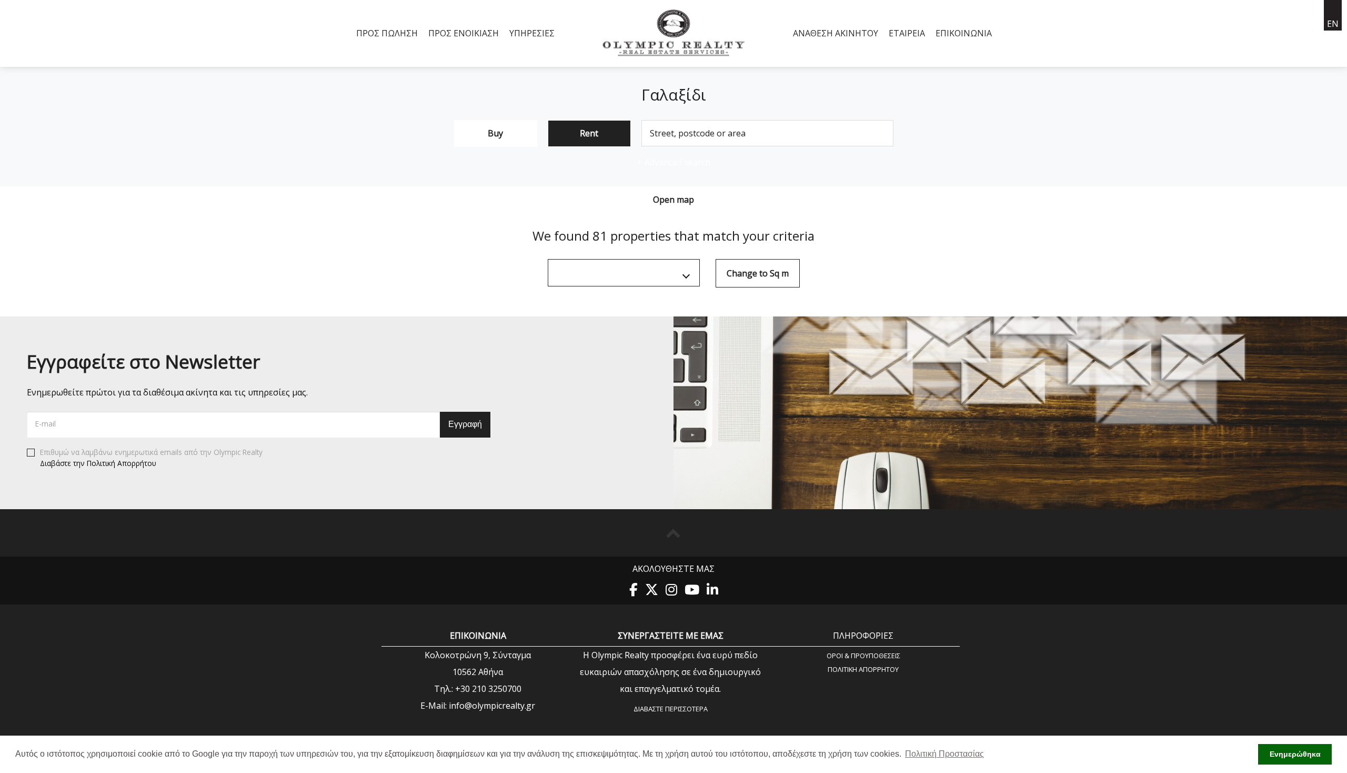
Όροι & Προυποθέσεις (863, 655)
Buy (495, 133)
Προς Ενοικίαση (463, 33)
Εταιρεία (907, 33)
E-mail (45, 424)
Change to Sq (758, 273)
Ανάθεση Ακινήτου (835, 33)
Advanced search (673, 162)
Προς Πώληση (387, 33)
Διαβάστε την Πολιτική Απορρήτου (98, 463)
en (1333, 23)
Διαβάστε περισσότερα (671, 708)
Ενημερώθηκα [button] (1295, 754)
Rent (589, 133)
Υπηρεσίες (532, 33)
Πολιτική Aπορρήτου (863, 669)
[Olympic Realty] (673, 33)
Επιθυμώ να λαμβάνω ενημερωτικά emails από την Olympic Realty (151, 458)
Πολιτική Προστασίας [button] (944, 753)
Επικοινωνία (964, 33)
